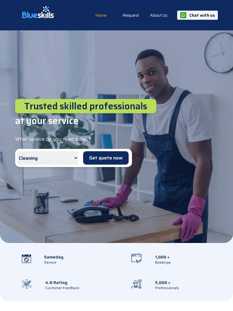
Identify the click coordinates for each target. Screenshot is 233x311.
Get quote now (106, 158)
